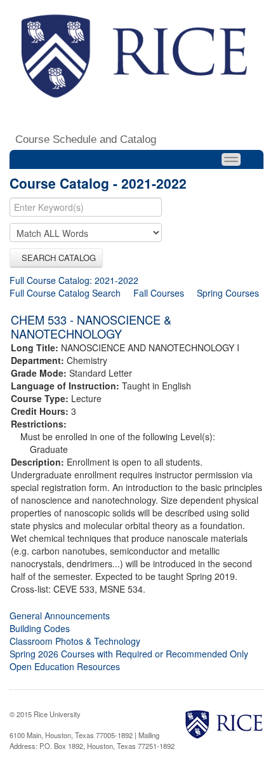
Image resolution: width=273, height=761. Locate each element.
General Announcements (60, 615)
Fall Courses (158, 292)
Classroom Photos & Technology (75, 641)
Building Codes (40, 628)
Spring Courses (228, 292)
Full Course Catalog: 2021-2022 (74, 280)
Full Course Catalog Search (65, 292)
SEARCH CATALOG (56, 258)
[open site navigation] (231, 159)
